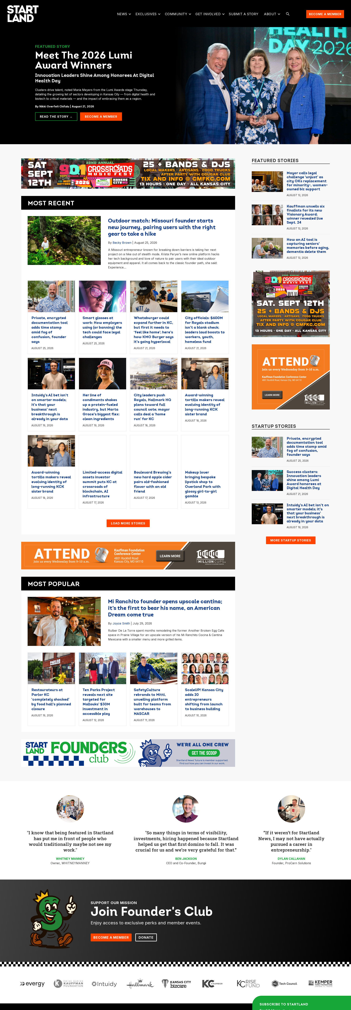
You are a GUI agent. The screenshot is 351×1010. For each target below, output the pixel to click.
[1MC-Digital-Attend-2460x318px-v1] (128, 555)
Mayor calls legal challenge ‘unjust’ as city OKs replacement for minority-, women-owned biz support (307, 181)
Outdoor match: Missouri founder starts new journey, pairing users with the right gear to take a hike (162, 227)
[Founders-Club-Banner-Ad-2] (128, 753)
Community (176, 14)
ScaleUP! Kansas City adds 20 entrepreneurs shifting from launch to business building (204, 699)
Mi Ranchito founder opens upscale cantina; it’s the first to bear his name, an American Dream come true (165, 608)
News (122, 14)
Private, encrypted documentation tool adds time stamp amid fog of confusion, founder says (307, 447)
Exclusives (146, 14)
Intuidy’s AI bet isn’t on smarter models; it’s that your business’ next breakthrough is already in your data (308, 513)
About (270, 14)
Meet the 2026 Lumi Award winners (84, 61)
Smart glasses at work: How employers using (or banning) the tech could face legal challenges (102, 327)
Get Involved (208, 14)
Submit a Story (243, 14)
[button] (130, 14)
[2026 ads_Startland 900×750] (291, 303)
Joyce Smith (121, 623)
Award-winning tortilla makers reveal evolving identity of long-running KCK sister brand (204, 405)
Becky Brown (122, 242)
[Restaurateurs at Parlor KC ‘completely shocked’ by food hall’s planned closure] (51, 668)
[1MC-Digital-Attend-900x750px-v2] (291, 376)
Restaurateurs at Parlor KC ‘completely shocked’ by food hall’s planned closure (51, 699)
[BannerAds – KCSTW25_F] (128, 172)
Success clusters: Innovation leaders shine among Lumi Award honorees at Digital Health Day (304, 480)
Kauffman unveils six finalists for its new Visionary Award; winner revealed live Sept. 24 (306, 215)
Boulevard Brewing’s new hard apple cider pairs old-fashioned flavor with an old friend (153, 482)
